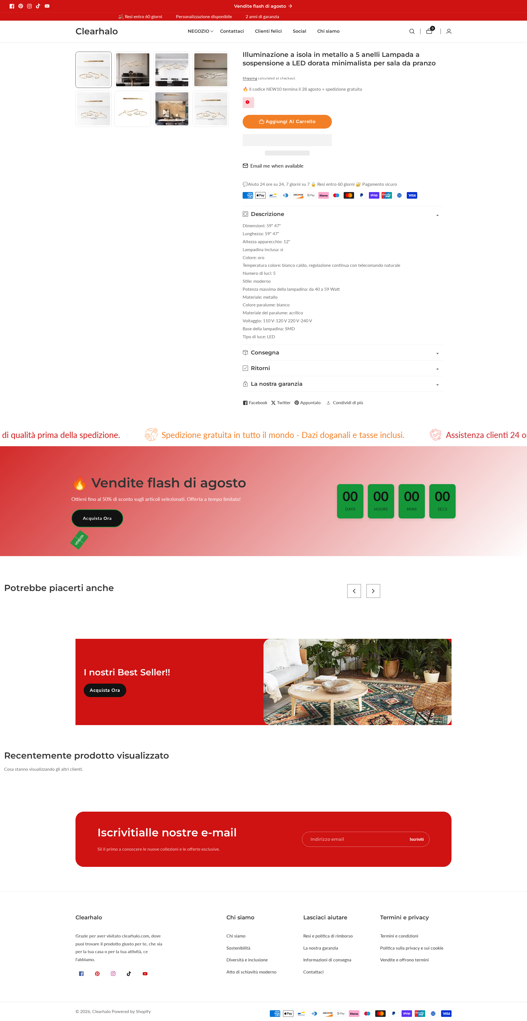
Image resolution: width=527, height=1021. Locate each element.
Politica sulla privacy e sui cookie (411, 947)
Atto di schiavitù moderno (251, 971)
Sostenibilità (238, 947)
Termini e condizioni (399, 935)
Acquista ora (97, 518)
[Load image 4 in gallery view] (211, 70)
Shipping (250, 78)
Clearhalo (101, 1011)
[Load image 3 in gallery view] (172, 70)
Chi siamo (328, 31)
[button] (287, 140)
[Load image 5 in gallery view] (93, 109)
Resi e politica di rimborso (328, 935)
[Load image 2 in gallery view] (132, 70)
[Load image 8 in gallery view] (211, 109)
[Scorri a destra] (227, 133)
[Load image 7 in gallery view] (172, 109)
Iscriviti (417, 839)
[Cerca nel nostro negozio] (414, 31)
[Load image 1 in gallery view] (93, 70)
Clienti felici (268, 31)
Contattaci (232, 31)
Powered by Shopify (131, 1011)
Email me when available (277, 166)
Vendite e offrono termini (404, 959)
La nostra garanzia (320, 947)
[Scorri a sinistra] (77, 58)
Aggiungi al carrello (291, 121)
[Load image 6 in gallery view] (132, 109)
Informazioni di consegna (327, 959)
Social (299, 31)
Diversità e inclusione (247, 959)
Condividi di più (348, 402)
